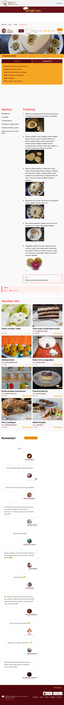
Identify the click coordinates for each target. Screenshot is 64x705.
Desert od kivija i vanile (16, 319)
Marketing (7, 697)
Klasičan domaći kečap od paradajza (15, 72)
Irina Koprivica (29, 459)
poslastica (15, 290)
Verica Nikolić (33, 568)
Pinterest (59, 697)
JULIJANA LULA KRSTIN (29, 677)
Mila (36, 479)
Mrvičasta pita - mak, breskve (13, 81)
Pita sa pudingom (16, 413)
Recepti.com (32, 10)
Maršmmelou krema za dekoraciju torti (16, 66)
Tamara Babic (29, 588)
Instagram (52, 697)
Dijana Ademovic (32, 653)
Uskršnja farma (16, 350)
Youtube (46, 697)
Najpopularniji (47, 61)
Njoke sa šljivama (9, 78)
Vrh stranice (57, 687)
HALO (12, 699)
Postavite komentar (31, 438)
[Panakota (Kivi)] (42, 125)
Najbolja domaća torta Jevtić (13, 69)
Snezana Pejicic (32, 525)
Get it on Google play (57, 693)
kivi (7, 290)
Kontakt (13, 697)
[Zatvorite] (1, 3)
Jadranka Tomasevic (29, 544)
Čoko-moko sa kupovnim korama (48, 319)
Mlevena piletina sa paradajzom (13, 75)
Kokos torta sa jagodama (48, 350)
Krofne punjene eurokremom (16, 382)
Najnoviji (16, 61)
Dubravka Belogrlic (10, 31)
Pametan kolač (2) (48, 382)
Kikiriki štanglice (48, 413)
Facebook (35, 697)
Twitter (41, 697)
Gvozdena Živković (31, 614)
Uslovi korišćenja (23, 696)
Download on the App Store (47, 693)
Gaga (29, 634)
